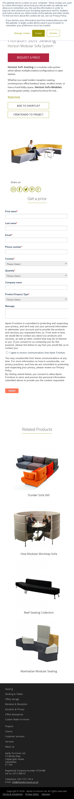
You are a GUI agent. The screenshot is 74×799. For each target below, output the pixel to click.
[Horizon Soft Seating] (37, 150)
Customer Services (14, 736)
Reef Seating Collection (39, 612)
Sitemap (45, 794)
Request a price (28, 57)
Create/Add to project (28, 114)
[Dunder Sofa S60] (37, 466)
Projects (9, 726)
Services (9, 741)
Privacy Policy (32, 794)
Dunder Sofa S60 (39, 495)
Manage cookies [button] (22, 33)
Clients (8, 731)
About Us (9, 746)
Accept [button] (38, 33)
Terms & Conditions (13, 794)
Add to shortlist (28, 105)
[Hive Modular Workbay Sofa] (37, 525)
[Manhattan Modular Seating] (37, 642)
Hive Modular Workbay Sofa (39, 554)
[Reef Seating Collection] (37, 584)
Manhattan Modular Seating (38, 671)
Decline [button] (53, 33)
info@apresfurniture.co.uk (25, 782)
